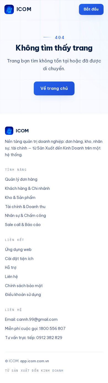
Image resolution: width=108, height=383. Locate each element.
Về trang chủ (54, 88)
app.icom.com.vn (34, 361)
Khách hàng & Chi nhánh (27, 188)
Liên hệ (11, 276)
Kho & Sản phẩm (20, 197)
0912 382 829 (49, 337)
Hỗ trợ (10, 267)
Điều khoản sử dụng (23, 294)
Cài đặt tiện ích (19, 258)
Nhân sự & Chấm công (25, 215)
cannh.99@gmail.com (37, 319)
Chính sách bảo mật (24, 285)
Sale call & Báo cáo (23, 224)
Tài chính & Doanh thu (25, 206)
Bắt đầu (91, 9)
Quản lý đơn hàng (21, 179)
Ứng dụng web (18, 249)
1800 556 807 (52, 328)
